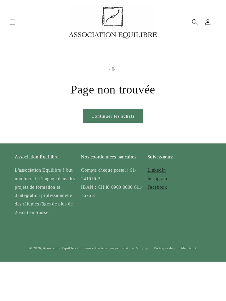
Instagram (157, 178)
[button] (12, 22)
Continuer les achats (113, 116)
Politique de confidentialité (175, 248)
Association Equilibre (60, 248)
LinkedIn (156, 170)
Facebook (157, 187)
